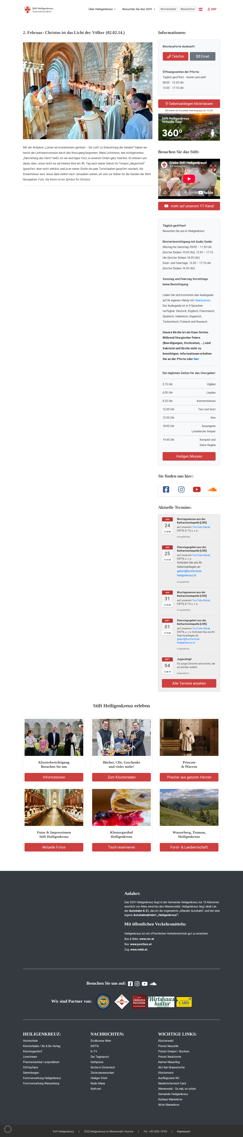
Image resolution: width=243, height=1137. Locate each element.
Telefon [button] (177, 56)
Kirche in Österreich (103, 1067)
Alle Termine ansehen (189, 683)
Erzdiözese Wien (101, 1040)
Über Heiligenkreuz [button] (101, 9)
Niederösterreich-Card (172, 1083)
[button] (200, 9)
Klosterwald (165, 1040)
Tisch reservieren (121, 847)
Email (204, 56)
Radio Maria (98, 1083)
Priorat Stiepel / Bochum (173, 1051)
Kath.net (96, 1088)
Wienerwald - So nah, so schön (177, 1088)
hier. (197, 359)
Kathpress (97, 1062)
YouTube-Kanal (201, 527)
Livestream (30, 1056)
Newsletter (188, 9)
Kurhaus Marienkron (170, 1099)
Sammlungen (31, 1072)
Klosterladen (168, 9)
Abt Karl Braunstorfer (171, 1067)
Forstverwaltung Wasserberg (41, 1083)
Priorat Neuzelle (168, 1046)
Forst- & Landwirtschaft (189, 847)
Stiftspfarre (30, 1067)
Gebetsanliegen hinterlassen (190, 104)
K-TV (94, 1051)
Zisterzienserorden (102, 1072)
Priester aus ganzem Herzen (189, 777)
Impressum (183, 1131)
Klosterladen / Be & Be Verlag (41, 1046)
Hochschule (30, 1040)
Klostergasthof (32, 1051)
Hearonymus (202, 300)
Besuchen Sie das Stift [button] (137, 9)
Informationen (54, 777)
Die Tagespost (100, 1056)
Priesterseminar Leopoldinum (41, 1062)
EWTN (95, 1046)
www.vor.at (146, 939)
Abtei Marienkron (168, 1104)
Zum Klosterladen (122, 777)
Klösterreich (165, 1072)
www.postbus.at (141, 944)
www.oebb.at (138, 949)
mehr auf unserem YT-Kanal (192, 206)
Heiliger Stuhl (99, 1078)
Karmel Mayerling (169, 1062)
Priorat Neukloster (169, 1056)
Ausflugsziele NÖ (168, 1078)
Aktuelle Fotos (54, 847)
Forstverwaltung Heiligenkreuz (42, 1078)
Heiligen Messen (189, 456)
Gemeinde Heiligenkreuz (173, 1094)
